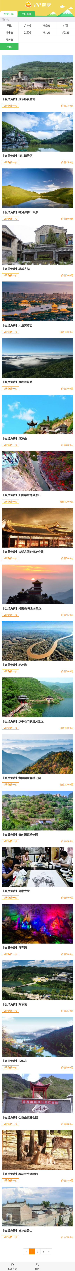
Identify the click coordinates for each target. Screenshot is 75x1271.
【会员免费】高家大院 (16, 891)
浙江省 (65, 32)
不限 (9, 25)
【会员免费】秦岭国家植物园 (20, 834)
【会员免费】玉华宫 (14, 1061)
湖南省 (46, 25)
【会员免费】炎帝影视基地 (18, 99)
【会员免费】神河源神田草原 (20, 212)
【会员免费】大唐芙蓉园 (17, 325)
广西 (65, 25)
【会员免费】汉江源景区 (17, 156)
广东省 (28, 25)
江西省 (28, 32)
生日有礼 (26, 14)
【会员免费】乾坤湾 (14, 665)
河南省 (9, 39)
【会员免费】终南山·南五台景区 (22, 608)
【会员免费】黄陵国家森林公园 (21, 778)
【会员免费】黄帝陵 (14, 1004)
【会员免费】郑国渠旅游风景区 (21, 495)
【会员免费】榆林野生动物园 (20, 1174)
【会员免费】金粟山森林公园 (20, 1117)
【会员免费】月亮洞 (14, 947)
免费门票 (9, 14)
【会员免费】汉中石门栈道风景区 (23, 721)
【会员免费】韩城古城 (16, 269)
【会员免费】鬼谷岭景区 (17, 382)
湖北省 (46, 32)
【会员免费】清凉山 (14, 438)
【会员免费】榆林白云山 (17, 1230)
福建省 (9, 32)
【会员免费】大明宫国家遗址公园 (23, 552)
